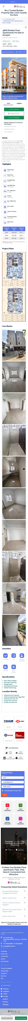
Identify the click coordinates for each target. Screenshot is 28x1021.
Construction (4, 956)
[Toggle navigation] (3, 6)
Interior (3, 959)
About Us (4, 922)
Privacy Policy (4, 971)
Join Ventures (5, 961)
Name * (3, 775)
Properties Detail (10, 19)
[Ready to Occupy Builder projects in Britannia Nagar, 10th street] (14, 269)
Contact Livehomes (14, 109)
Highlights (19, 103)
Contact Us (4, 973)
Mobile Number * (5, 784)
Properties (11, 922)
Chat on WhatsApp (14, 117)
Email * (3, 780)
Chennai (13, 2)
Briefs (8, 103)
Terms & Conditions (6, 968)
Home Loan (19, 922)
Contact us (17, 924)
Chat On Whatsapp (21, 1018)
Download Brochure (15, 113)
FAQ (2, 978)
